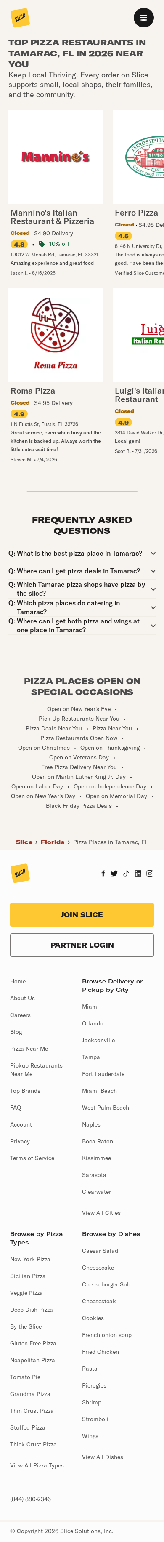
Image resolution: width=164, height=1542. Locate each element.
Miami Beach (99, 1091)
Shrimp (91, 1402)
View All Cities (101, 1213)
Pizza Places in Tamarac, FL (110, 842)
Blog (16, 1032)
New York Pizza (30, 1259)
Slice (24, 842)
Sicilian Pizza (28, 1276)
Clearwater (96, 1192)
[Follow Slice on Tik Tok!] (126, 874)
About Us (22, 998)
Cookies (93, 1318)
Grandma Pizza (30, 1394)
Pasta (90, 1368)
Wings (90, 1436)
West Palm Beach (105, 1107)
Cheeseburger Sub (106, 1284)
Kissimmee (96, 1158)
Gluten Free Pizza (33, 1343)
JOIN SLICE (82, 915)
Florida (53, 842)
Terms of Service (32, 1158)
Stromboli (95, 1419)
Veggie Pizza (26, 1293)
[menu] (144, 17)
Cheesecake (98, 1267)
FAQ (15, 1107)
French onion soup (107, 1335)
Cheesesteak (99, 1301)
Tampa (91, 1057)
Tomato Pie (25, 1377)
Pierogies (94, 1385)
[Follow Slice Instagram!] (150, 874)
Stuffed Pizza (27, 1427)
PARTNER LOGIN (82, 945)
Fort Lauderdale (103, 1074)
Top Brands (25, 1091)
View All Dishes (102, 1457)
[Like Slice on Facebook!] (103, 874)
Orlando (92, 1023)
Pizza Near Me (29, 1048)
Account (21, 1124)
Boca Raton (97, 1141)
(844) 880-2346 (30, 1499)
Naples (91, 1124)
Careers (20, 1015)
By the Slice (26, 1326)
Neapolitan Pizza (32, 1360)
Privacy (20, 1141)
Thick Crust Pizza (33, 1444)
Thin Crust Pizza (32, 1410)
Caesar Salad (100, 1250)
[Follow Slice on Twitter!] (114, 874)
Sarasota (94, 1175)
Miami (90, 1006)
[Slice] (20, 18)
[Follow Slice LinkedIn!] (138, 874)
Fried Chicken (100, 1352)
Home (18, 981)
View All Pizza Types (37, 1465)
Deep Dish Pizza (31, 1309)
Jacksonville (98, 1040)
